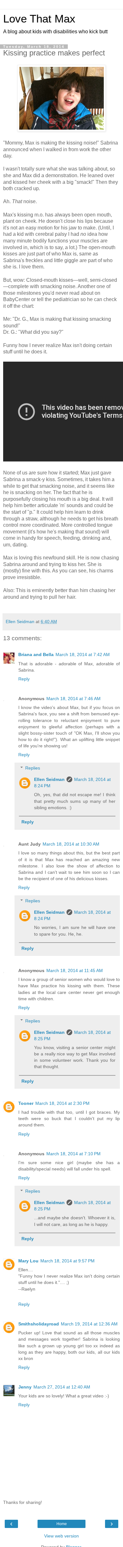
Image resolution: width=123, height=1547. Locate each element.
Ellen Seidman (49, 779)
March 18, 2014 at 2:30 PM (62, 1103)
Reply (24, 678)
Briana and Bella (36, 654)
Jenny (25, 1386)
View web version (61, 1535)
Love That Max (39, 19)
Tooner (25, 1103)
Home (61, 1524)
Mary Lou (28, 1260)
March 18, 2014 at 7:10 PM (73, 1153)
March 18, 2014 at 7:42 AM (83, 654)
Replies (32, 767)
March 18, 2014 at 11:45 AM (74, 970)
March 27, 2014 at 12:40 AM (61, 1386)
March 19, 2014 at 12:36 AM (89, 1323)
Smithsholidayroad (38, 1323)
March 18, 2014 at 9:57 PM (67, 1260)
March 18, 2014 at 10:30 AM (71, 844)
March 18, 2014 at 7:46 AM (73, 698)
